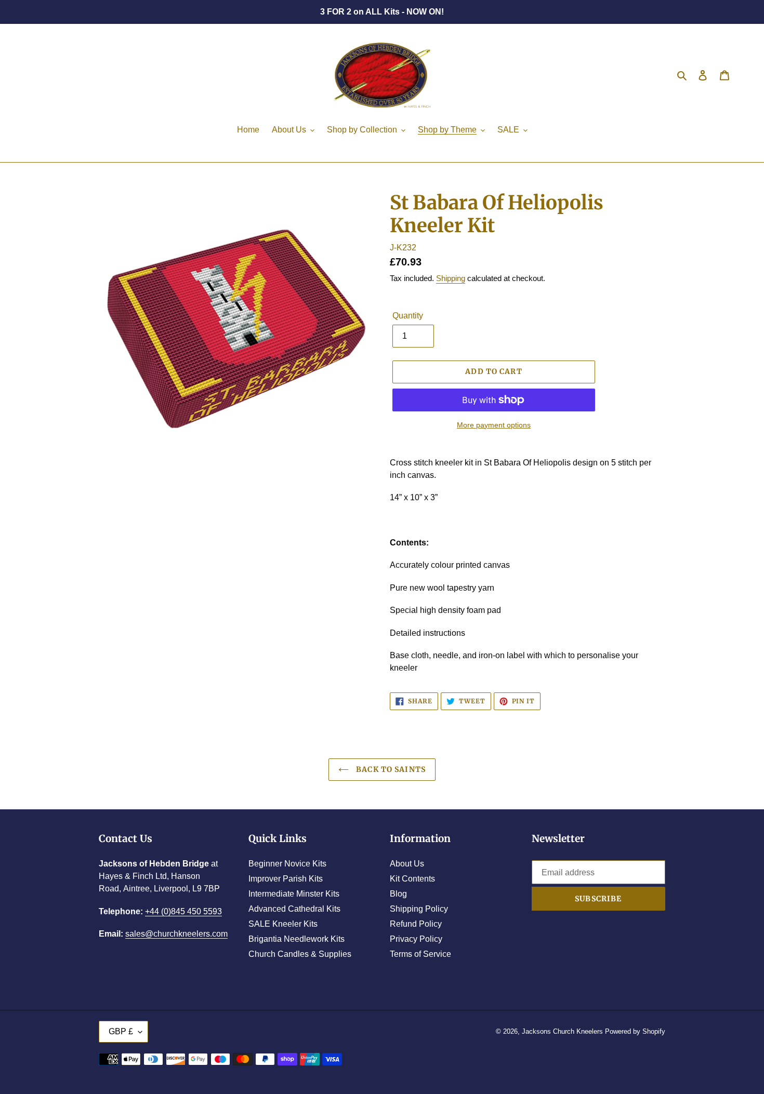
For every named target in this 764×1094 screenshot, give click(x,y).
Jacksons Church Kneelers (562, 1031)
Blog (398, 893)
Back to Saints (390, 769)
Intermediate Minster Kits (293, 893)
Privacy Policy (416, 939)
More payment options (494, 425)
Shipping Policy (419, 908)
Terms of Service (420, 954)
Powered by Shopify (635, 1031)
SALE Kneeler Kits (283, 923)
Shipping (450, 278)
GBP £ (121, 1031)
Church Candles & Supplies (299, 954)
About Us (407, 863)
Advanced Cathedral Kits (294, 908)
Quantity (407, 315)
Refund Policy (416, 923)
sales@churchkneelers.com (176, 933)
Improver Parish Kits (285, 878)
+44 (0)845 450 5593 (183, 911)
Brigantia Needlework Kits (296, 939)
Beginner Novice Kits (287, 863)
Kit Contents (412, 878)
